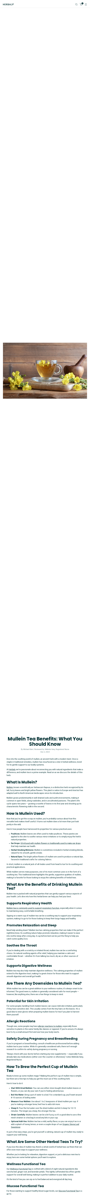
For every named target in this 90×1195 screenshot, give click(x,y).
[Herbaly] (8, 4)
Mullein (10, 787)
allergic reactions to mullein (50, 1026)
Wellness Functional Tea (20, 1169)
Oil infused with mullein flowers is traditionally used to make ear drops (51, 843)
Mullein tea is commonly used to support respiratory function (33, 908)
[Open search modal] (76, 4)
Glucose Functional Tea (68, 1191)
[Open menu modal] (86, 4)
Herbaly (12, 769)
